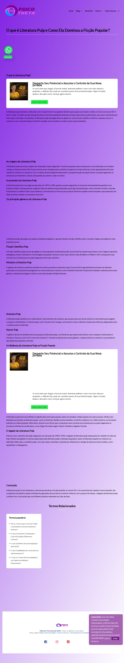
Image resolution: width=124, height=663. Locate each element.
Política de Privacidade (47, 633)
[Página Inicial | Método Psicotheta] (20, 16)
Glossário (89, 11)
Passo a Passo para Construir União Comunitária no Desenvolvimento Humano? (24, 527)
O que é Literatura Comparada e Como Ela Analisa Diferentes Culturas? (23, 536)
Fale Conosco (110, 11)
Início (71, 11)
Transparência (75, 633)
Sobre (97, 11)
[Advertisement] (62, 55)
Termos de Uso (63, 633)
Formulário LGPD (88, 633)
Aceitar (115, 638)
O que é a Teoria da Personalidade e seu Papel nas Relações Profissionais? (24, 560)
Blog (78, 11)
